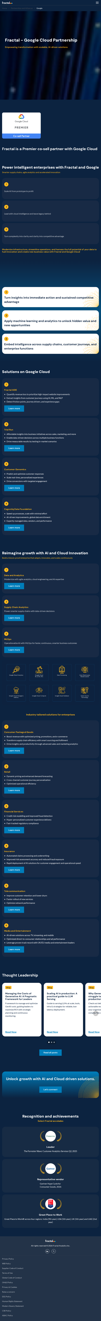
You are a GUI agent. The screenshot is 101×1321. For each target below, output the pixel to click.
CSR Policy (6, 1311)
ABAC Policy (7, 1315)
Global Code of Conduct (12, 1278)
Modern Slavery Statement (13, 1306)
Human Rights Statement (12, 1301)
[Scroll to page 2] (51, 1042)
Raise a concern (8, 1292)
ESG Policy (6, 1296)
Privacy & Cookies (9, 1287)
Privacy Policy (8, 1259)
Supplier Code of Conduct (12, 1268)
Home (4, 8)
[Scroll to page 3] (54, 1042)
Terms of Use (7, 1273)
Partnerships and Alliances (22, 8)
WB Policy (6, 1263)
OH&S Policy (7, 1282)
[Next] (95, 1013)
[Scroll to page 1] (48, 1042)
